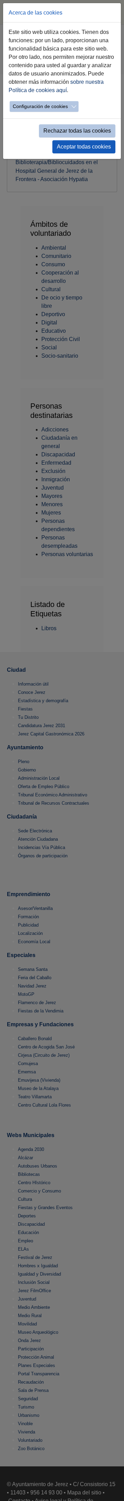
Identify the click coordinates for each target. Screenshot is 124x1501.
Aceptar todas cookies (84, 147)
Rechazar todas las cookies (77, 131)
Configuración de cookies (40, 106)
